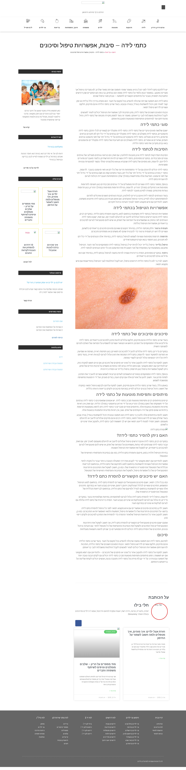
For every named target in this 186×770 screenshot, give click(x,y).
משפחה (86, 27)
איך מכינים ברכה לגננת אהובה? (53, 247)
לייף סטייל (28, 27)
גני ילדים (42, 27)
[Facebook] (78, 623)
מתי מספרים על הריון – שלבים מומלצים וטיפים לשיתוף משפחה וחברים (98, 667)
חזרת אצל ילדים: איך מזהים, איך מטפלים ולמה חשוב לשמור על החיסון (146, 634)
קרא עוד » (162, 658)
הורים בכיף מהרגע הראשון (93, 12)
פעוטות (115, 27)
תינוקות (129, 27)
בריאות (57, 27)
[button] (163, 7)
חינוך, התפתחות (71, 27)
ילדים (100, 27)
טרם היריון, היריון (157, 27)
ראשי (114, 52)
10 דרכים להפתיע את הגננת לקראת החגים (29, 248)
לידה (143, 27)
